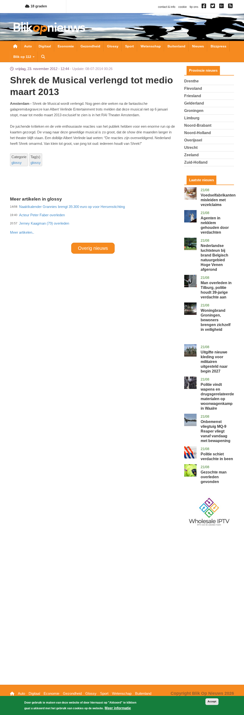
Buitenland (176, 46)
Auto (28, 46)
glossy (16, 163)
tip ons (194, 7)
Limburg (191, 118)
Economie (66, 46)
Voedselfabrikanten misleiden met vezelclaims (218, 200)
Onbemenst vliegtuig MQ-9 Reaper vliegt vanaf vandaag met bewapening (215, 431)
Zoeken (43, 56)
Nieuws (198, 46)
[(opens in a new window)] (204, 7)
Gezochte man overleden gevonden (214, 477)
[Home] (49, 28)
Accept (212, 701)
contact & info (166, 7)
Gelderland (194, 103)
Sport (129, 46)
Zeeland (191, 155)
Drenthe (191, 81)
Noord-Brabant (197, 125)
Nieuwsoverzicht (15, 46)
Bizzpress (218, 46)
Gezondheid (90, 46)
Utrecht (191, 148)
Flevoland (193, 88)
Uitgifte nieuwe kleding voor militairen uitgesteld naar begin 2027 (214, 361)
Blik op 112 (22, 57)
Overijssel (193, 140)
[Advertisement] (96, 222)
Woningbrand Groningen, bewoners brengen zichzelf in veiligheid (215, 320)
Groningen (193, 111)
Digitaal (45, 46)
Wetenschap (151, 46)
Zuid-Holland (196, 162)
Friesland (192, 96)
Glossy (112, 46)
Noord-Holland (197, 133)
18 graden (38, 6)
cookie (182, 7)
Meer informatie (118, 708)
